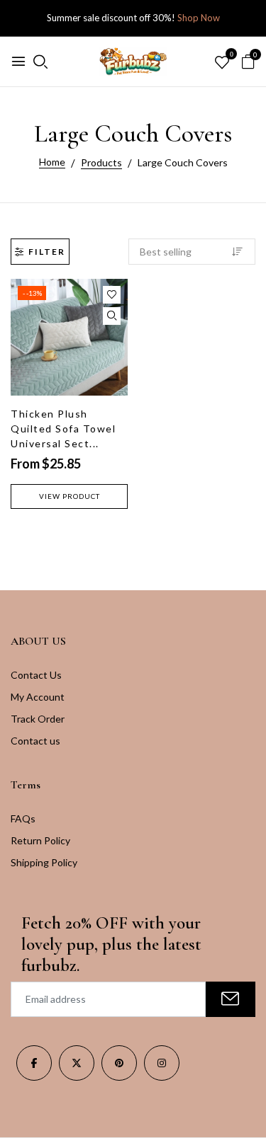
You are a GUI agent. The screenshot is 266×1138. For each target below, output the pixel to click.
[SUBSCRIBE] (230, 999)
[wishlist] (222, 62)
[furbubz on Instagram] (161, 1063)
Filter (46, 251)
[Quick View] (112, 316)
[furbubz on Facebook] (34, 1063)
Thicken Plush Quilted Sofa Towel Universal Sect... (63, 428)
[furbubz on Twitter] (76, 1063)
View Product (69, 496)
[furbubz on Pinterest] (119, 1063)
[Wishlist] (112, 295)
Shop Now (198, 17)
